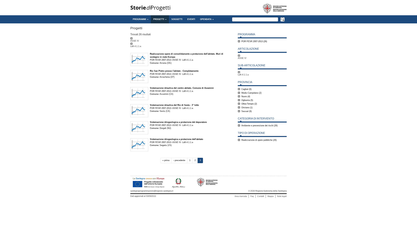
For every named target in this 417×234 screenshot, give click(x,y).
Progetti (150, 7)
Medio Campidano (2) (251, 93)
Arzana (163, 63)
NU (168, 128)
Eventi (191, 19)
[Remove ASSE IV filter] (181, 38)
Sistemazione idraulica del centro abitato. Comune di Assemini (182, 88)
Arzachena (165, 77)
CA (171, 94)
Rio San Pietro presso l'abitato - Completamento (174, 71)
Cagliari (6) (246, 89)
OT (172, 77)
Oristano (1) (246, 107)
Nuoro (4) (245, 96)
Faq (252, 196)
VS (169, 145)
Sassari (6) (246, 111)
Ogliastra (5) (247, 100)
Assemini (164, 94)
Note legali (282, 196)
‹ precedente (179, 160)
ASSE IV (176, 60)
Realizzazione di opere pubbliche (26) (259, 140)
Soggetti (176, 19)
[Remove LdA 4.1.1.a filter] (181, 44)
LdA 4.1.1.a (187, 60)
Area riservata (241, 196)
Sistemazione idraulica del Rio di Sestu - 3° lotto (174, 105)
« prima (165, 160)
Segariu (163, 145)
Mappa (270, 196)
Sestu (162, 111)
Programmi (140, 19)
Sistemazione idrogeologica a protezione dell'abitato (176, 139)
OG (169, 63)
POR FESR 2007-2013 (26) (254, 41)
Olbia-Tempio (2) (249, 104)
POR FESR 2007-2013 (160, 60)
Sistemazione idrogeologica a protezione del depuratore (178, 122)
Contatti (260, 196)
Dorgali (163, 128)
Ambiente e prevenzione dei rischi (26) (259, 125)
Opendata (206, 19)
